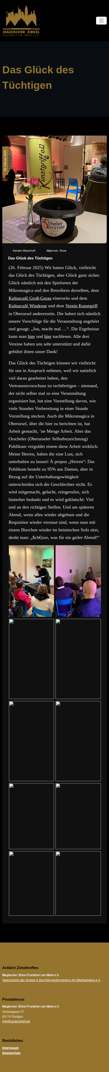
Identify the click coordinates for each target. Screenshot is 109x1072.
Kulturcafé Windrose (28, 305)
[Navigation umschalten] (101, 21)
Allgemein (52, 250)
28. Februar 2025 (5, 160)
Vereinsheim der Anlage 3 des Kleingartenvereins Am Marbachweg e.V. (51, 980)
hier (31, 336)
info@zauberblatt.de (16, 1021)
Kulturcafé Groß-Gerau (30, 298)
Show (63, 250)
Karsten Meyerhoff (24, 250)
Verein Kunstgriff (81, 305)
